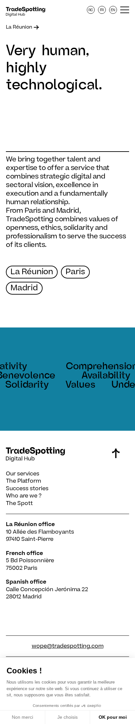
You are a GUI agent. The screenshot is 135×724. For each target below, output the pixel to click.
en (113, 10)
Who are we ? (24, 496)
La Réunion (19, 27)
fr (102, 10)
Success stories (27, 489)
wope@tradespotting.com (68, 646)
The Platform (23, 481)
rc (90, 10)
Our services (22, 474)
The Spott (19, 503)
